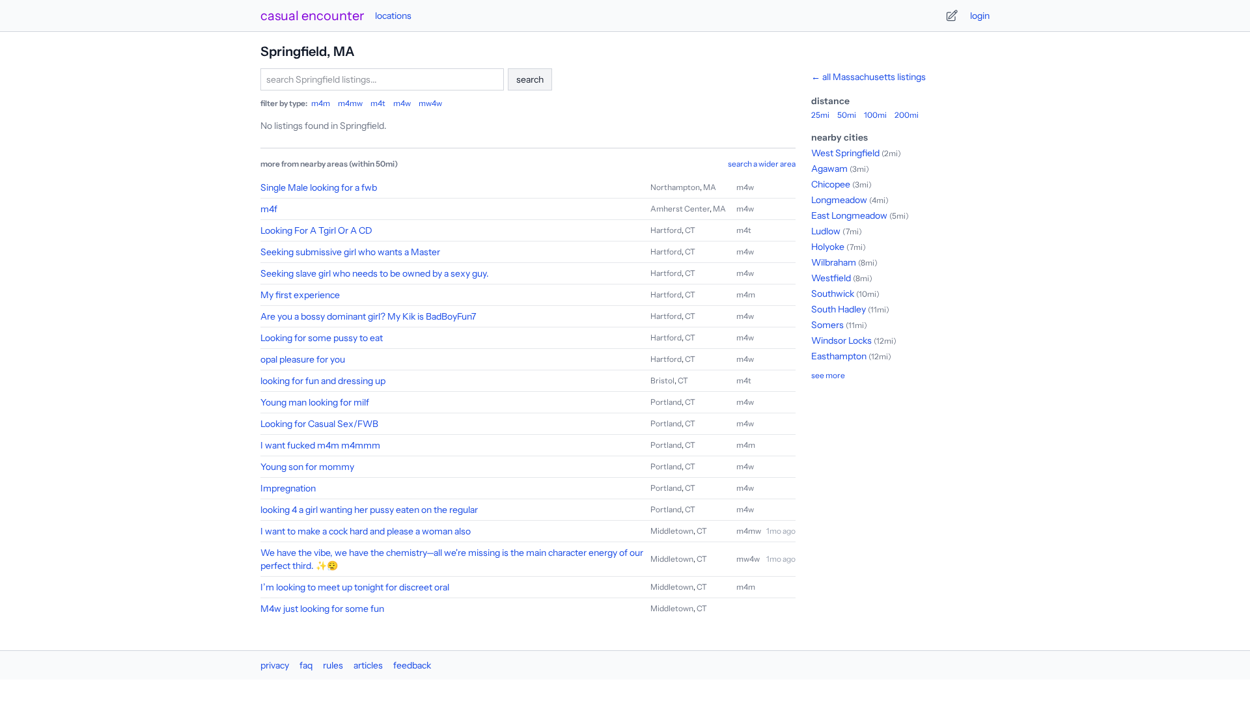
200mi (907, 115)
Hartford (666, 230)
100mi (875, 115)
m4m (320, 103)
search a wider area (762, 164)
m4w (402, 103)
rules (333, 665)
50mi (846, 115)
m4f (268, 209)
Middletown (671, 531)
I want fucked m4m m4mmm (320, 445)
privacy (274, 665)
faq (305, 665)
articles (368, 665)
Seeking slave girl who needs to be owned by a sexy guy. (374, 273)
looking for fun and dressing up (322, 381)
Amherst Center (680, 209)
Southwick (832, 293)
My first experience (300, 295)
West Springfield (845, 153)
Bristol (662, 380)
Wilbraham (833, 262)
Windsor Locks (841, 340)
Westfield (831, 278)
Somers (827, 325)
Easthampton (839, 356)
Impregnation (288, 488)
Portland (666, 402)
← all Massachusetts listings (868, 77)
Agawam (829, 168)
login (980, 15)
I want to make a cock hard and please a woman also (365, 531)
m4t (377, 103)
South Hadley (838, 309)
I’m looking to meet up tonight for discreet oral (354, 587)
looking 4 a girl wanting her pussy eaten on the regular (369, 510)
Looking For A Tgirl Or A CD (316, 230)
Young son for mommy (307, 467)
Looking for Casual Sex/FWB (319, 424)
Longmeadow (839, 200)
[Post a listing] (951, 15)
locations (393, 15)
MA (709, 187)
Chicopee (830, 184)
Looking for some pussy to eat (321, 338)
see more (828, 375)
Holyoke (827, 247)
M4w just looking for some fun (322, 608)
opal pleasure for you (302, 359)
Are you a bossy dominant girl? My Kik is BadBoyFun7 (368, 316)
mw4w (430, 103)
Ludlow (825, 231)
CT (690, 230)
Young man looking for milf (314, 402)
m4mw (350, 103)
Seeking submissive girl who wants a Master (350, 252)
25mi (820, 115)
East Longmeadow (849, 215)
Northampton (675, 187)
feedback (412, 665)
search (530, 79)
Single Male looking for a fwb (318, 187)
